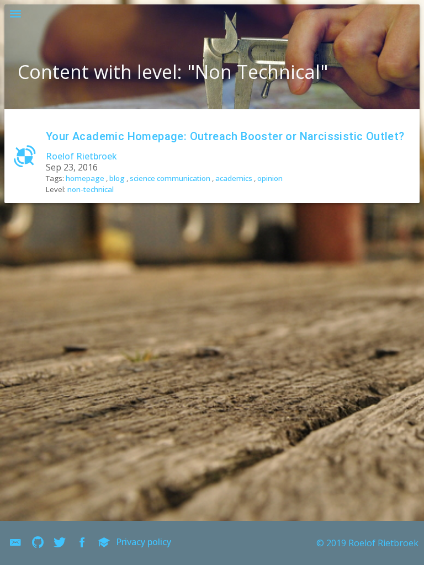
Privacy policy (143, 542)
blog (117, 178)
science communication (170, 178)
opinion (270, 178)
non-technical (90, 189)
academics (233, 178)
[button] (15, 15)
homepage (85, 178)
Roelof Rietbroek (81, 156)
